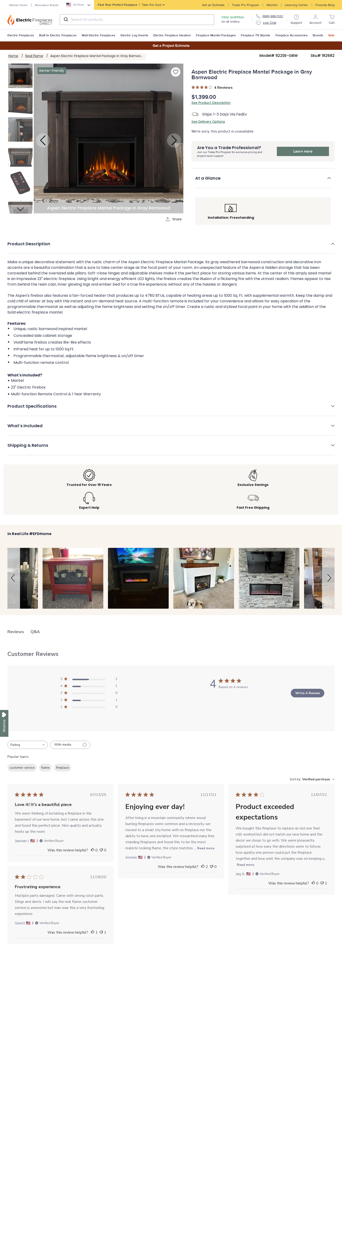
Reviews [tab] (15, 632)
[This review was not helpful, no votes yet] (101, 850)
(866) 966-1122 (272, 16)
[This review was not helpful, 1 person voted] (322, 883)
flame (45, 767)
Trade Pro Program (245, 5)
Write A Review (307, 693)
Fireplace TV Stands (255, 35)
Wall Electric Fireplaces (98, 35)
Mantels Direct (18, 5)
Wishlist (271, 5)
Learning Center (296, 5)
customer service (22, 767)
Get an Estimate (213, 5)
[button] (263, 181)
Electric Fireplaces (20, 35)
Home (13, 56)
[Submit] (65, 19)
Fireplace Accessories (291, 35)
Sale (331, 35)
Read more (205, 848)
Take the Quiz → (131, 5)
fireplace (62, 767)
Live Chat (269, 23)
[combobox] (137, 19)
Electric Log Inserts (134, 35)
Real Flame (34, 56)
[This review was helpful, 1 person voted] (92, 932)
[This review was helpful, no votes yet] (92, 850)
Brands (318, 35)
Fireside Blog (325, 5)
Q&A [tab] (35, 632)
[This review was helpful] (203, 867)
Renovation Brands (47, 5)
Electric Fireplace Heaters (172, 35)
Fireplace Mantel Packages (216, 35)
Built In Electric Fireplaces (58, 35)
